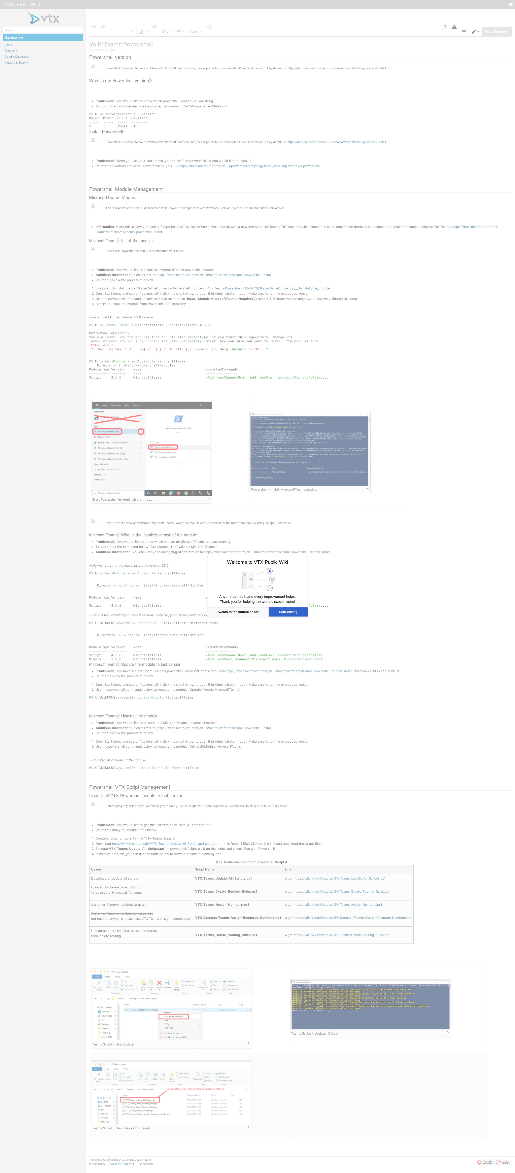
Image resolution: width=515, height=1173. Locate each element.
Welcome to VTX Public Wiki (257, 562)
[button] (238, 612)
